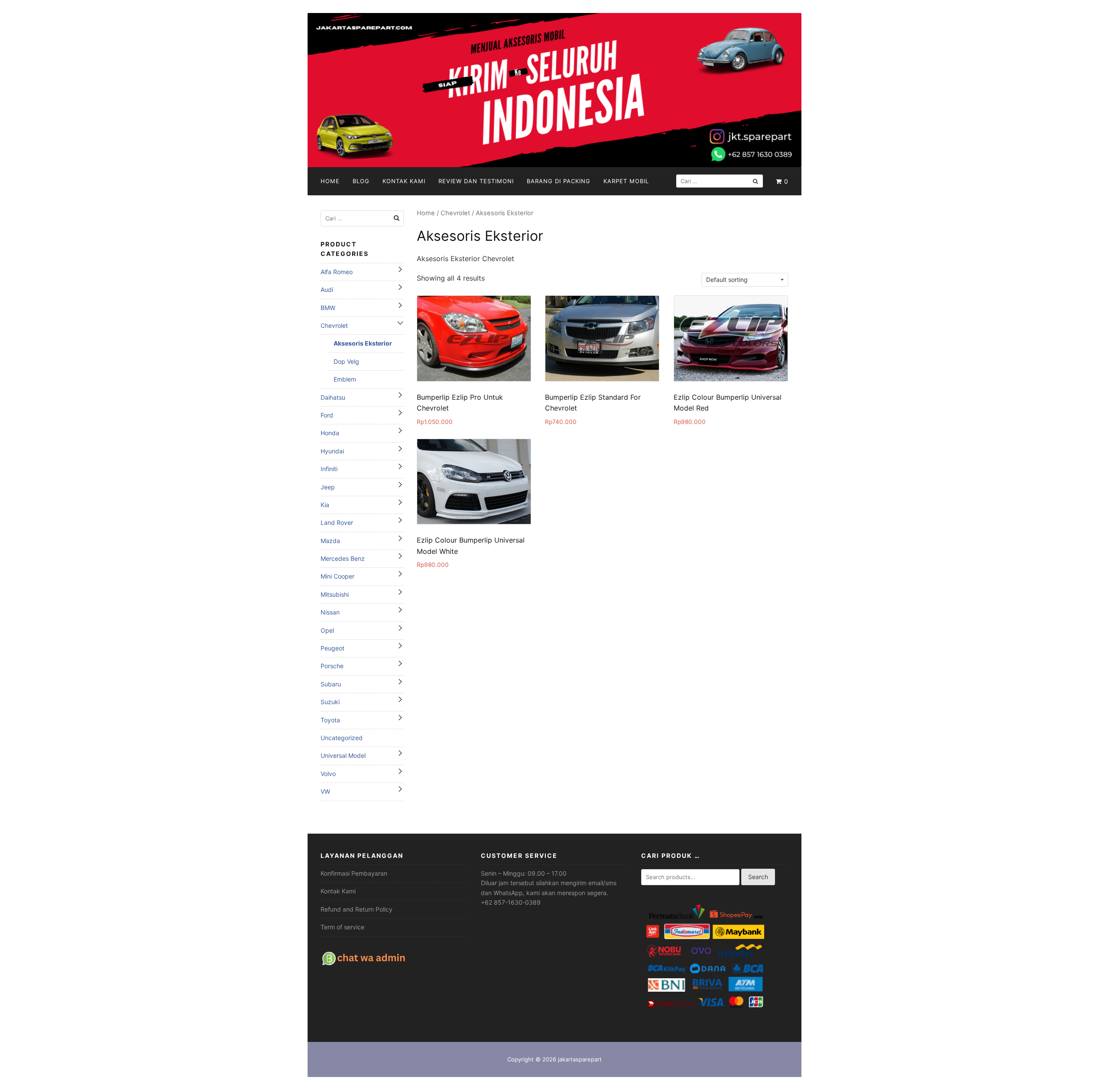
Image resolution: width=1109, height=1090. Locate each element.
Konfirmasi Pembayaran (354, 873)
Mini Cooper (337, 576)
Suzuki (330, 701)
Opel (327, 630)
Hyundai (332, 451)
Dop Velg (346, 361)
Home (330, 181)
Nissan (330, 612)
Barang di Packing (558, 181)
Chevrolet (455, 213)
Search (758, 876)
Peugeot (332, 648)
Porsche (332, 666)
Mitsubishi (335, 594)
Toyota (330, 720)
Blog (361, 181)
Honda (330, 433)
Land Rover (337, 522)
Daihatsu (333, 397)
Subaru (331, 684)
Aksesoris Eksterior (363, 343)
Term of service (342, 927)
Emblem (345, 379)
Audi (327, 289)
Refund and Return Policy (356, 909)
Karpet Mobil (626, 181)
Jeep (328, 487)
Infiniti (329, 468)
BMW (328, 307)
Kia (325, 504)
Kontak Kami (404, 181)
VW (325, 791)
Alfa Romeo (337, 271)
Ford (327, 415)
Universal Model (343, 755)
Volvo (328, 773)
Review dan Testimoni (476, 181)
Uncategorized (342, 737)
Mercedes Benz (343, 558)
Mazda (330, 540)
